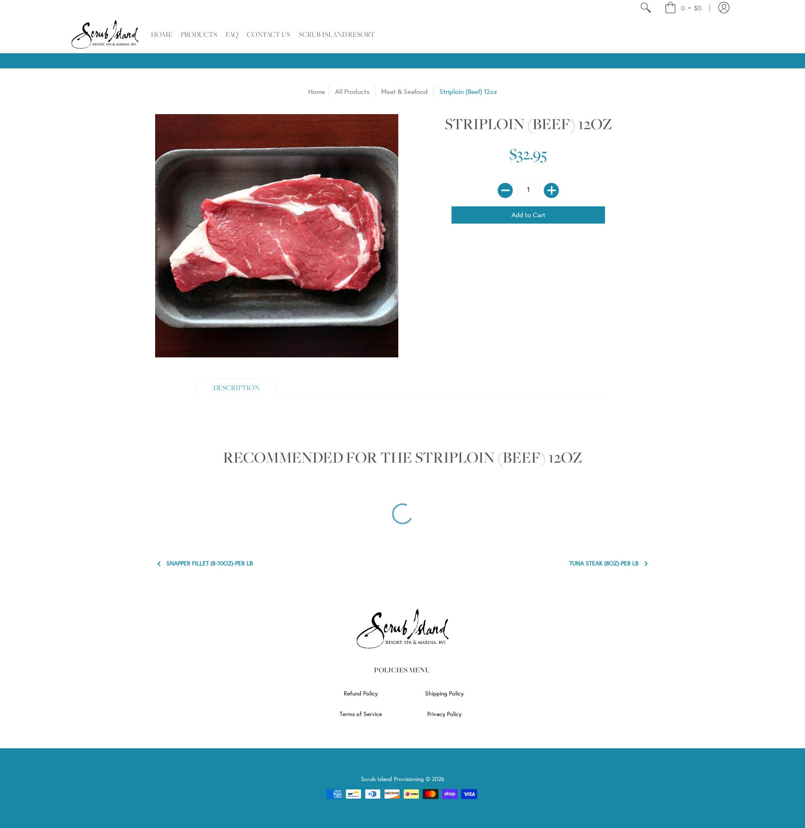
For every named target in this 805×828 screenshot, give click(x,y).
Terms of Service (361, 714)
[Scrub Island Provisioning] (104, 34)
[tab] (236, 387)
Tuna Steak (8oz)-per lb (604, 563)
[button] (683, 8)
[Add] (551, 190)
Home (316, 91)
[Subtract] (505, 190)
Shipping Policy (444, 693)
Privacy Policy (444, 714)
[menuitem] (645, 8)
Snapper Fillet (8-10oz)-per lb (209, 563)
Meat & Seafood (404, 91)
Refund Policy (361, 693)
